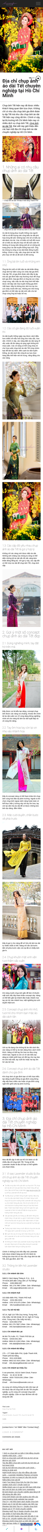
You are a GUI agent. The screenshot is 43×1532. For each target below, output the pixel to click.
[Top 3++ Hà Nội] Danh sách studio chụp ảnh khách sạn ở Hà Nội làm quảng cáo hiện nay (20, 1503)
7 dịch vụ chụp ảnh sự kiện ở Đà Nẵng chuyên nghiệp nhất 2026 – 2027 (21, 1454)
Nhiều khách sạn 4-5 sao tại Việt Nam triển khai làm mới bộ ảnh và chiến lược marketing (21, 1488)
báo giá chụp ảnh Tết (33, 1190)
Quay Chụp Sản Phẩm (9, 1409)
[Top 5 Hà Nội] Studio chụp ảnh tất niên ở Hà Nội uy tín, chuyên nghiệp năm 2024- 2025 (20, 1517)
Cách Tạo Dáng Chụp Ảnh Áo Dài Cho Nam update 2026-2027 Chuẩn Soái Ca (20, 1483)
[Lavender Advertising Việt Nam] (9, 4)
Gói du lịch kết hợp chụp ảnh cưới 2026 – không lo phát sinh (19, 1469)
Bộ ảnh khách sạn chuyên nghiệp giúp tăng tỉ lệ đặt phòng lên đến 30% (21, 1493)
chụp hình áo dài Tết (28, 1415)
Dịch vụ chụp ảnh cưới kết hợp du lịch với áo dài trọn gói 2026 (20, 1459)
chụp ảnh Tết (17, 1415)
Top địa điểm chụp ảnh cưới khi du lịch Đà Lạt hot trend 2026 (20, 1464)
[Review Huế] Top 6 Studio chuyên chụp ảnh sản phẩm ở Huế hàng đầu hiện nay (20, 1512)
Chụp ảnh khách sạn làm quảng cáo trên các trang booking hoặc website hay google (20, 1498)
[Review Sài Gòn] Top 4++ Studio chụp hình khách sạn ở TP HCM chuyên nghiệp (19, 1507)
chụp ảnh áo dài (7, 1415)
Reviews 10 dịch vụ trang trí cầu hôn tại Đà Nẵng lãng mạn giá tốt (19, 1478)
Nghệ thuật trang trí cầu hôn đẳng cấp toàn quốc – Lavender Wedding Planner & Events (20, 1474)
